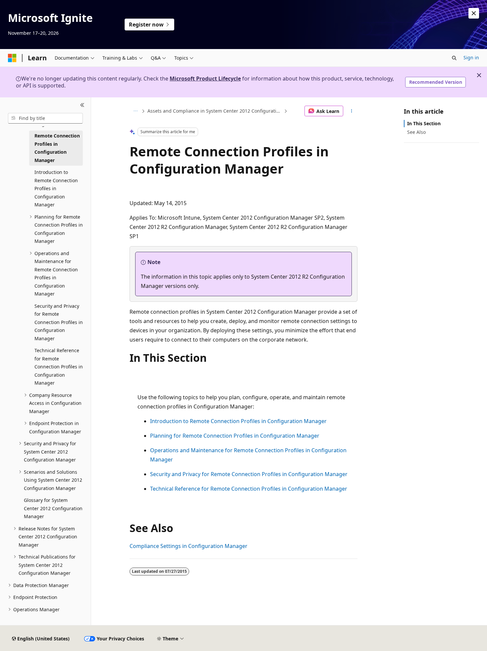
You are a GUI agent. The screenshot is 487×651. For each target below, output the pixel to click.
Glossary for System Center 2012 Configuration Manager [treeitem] (53, 508)
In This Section (424, 123)
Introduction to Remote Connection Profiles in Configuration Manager (238, 421)
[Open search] (454, 58)
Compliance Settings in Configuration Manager (188, 546)
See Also (416, 132)
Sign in (471, 57)
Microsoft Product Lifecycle (205, 78)
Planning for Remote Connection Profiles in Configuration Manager (234, 435)
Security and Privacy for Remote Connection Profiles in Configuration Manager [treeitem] (58, 322)
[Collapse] (82, 105)
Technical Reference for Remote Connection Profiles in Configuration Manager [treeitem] (58, 366)
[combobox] (45, 118)
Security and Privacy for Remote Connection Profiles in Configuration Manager (249, 474)
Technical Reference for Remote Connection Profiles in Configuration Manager (248, 488)
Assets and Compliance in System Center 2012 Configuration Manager (215, 111)
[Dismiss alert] (473, 13)
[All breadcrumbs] (135, 111)
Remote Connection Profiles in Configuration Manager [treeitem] (57, 148)
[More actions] (351, 111)
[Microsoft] (12, 58)
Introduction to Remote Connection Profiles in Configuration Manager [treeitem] (56, 188)
